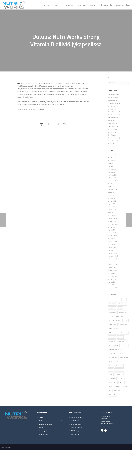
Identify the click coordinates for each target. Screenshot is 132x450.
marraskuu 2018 (113, 256)
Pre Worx (111, 362)
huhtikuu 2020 (112, 241)
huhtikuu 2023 (112, 195)
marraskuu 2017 (113, 276)
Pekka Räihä (111, 123)
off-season (112, 353)
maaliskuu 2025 (112, 169)
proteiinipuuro (121, 362)
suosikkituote (119, 370)
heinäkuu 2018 (112, 259)
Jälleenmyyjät (106, 5)
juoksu (125, 320)
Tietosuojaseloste (76, 427)
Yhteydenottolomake (77, 417)
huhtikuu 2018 (112, 265)
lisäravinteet (121, 341)
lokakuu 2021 (112, 227)
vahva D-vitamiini (114, 387)
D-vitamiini (112, 308)
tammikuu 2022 (112, 221)
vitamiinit (117, 391)
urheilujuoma (112, 382)
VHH (110, 391)
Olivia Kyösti (111, 120)
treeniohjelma (120, 374)
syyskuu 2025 (112, 160)
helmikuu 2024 (112, 178)
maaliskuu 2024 (112, 175)
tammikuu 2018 (112, 270)
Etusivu (46, 5)
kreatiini (120, 337)
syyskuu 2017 (112, 282)
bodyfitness (122, 304)
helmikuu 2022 (112, 218)
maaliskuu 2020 (112, 244)
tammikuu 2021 (112, 236)
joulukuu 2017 (112, 273)
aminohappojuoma (114, 300)
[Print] (41, 124)
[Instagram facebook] (102, 430)
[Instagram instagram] (105, 430)
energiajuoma (122, 312)
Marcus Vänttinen (113, 112)
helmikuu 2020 (112, 247)
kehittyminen (112, 325)
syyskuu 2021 (112, 230)
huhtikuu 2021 (112, 233)
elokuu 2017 (111, 285)
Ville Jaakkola (112, 141)
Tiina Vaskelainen (113, 132)
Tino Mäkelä (111, 135)
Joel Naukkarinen (113, 103)
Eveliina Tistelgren (113, 97)
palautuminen (113, 358)
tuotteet (120, 378)
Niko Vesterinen (113, 115)
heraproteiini (119, 316)
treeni (110, 374)
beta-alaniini (112, 304)
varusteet (124, 387)
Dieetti (120, 308)
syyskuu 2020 (112, 239)
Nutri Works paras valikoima (79, 431)
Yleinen (110, 144)
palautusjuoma (124, 358)
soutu (110, 370)
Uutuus (121, 382)
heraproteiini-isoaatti (115, 320)
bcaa (124, 300)
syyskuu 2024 (112, 172)
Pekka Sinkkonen (113, 126)
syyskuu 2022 (112, 204)
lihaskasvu (112, 341)
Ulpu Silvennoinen (113, 138)
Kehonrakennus (113, 329)
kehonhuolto (123, 325)
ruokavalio (119, 366)
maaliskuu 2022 (112, 215)
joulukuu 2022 (112, 198)
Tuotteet (58, 5)
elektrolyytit (112, 312)
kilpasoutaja (124, 333)
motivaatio (124, 345)
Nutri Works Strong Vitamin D (27, 83)
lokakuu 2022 (112, 201)
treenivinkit (112, 378)
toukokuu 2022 (112, 213)
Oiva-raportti (75, 434)
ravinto (111, 366)
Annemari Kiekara (113, 94)
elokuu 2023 (111, 187)
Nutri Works (111, 118)
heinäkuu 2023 (112, 189)
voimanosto (112, 395)
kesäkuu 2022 (112, 210)
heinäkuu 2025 (112, 166)
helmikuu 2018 (112, 267)
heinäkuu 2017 (112, 288)
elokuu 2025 (111, 163)
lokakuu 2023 (112, 184)
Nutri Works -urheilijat (76, 5)
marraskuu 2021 (113, 224)
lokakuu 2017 (112, 279)
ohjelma (120, 353)
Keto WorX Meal (113, 333)
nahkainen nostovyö (114, 349)
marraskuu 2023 (113, 181)
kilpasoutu (112, 337)
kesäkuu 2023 (112, 192)
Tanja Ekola (111, 129)
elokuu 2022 (111, 207)
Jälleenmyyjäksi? (123, 5)
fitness (111, 316)
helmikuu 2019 (112, 253)
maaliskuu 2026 (112, 155)
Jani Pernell (111, 100)
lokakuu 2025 (112, 158)
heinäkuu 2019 (112, 250)
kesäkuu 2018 (112, 262)
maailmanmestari (113, 345)
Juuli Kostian (111, 109)
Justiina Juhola (112, 106)
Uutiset (93, 5)
